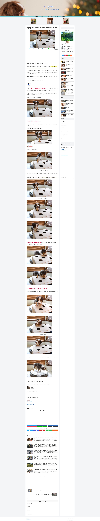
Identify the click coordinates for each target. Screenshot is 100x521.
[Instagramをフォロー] (36, 430)
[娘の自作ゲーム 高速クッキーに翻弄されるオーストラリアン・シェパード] (42, 48)
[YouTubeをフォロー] (42, 430)
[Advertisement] (42, 56)
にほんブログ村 (29, 401)
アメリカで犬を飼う (64, 125)
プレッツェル (67, 43)
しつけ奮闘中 (63, 121)
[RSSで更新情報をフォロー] (55, 430)
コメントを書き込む (42, 501)
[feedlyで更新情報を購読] (49, 430)
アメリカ (62, 123)
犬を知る (62, 140)
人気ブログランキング (30, 404)
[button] (73, 178)
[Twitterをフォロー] (30, 430)
